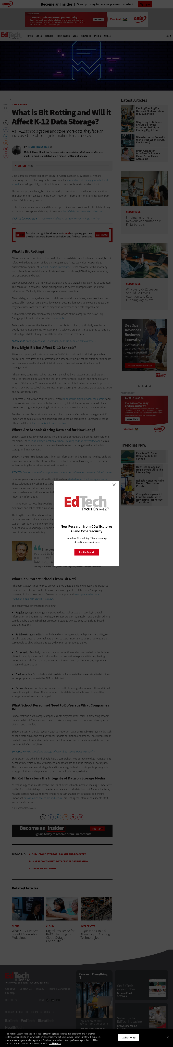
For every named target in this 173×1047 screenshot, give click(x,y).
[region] (86, 1038)
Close (114, 484)
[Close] (167, 1037)
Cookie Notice (55, 1043)
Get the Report (86, 552)
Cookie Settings (129, 1037)
